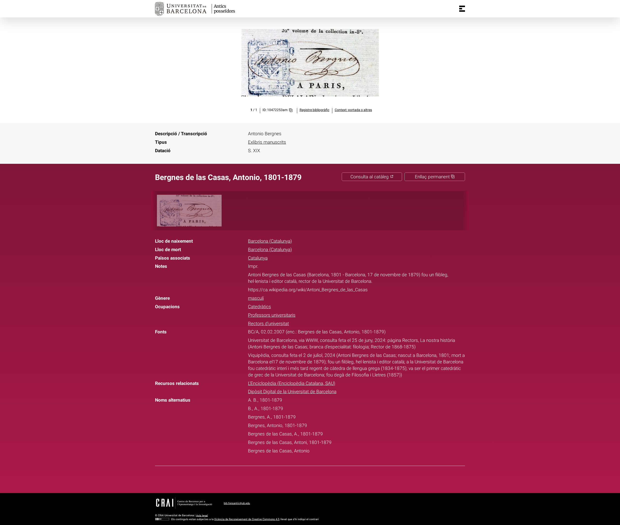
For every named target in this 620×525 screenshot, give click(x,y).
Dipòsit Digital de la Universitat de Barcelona (292, 391)
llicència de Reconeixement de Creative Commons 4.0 (246, 519)
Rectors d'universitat (268, 323)
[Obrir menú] (462, 9)
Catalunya (258, 258)
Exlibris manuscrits (267, 142)
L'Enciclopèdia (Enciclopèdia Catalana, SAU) (291, 383)
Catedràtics (259, 306)
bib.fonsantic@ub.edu (237, 503)
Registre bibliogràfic (314, 110)
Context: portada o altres (353, 110)
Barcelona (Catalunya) (270, 241)
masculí (256, 298)
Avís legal (202, 515)
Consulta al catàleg (370, 177)
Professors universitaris (271, 315)
